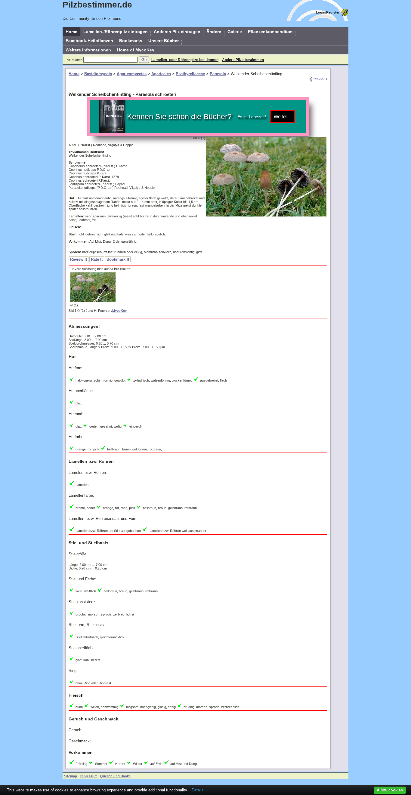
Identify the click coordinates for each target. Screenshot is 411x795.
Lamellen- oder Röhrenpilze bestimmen (184, 60)
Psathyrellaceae (190, 74)
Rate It (97, 259)
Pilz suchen (74, 60)
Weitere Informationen (88, 50)
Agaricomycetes (132, 74)
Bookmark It (118, 259)
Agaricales (161, 74)
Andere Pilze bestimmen (243, 60)
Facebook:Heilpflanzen (89, 40)
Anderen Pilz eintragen (177, 31)
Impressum (88, 776)
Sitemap (70, 776)
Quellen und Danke (115, 776)
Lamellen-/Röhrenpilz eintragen (115, 31)
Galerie (234, 31)
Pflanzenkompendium (270, 31)
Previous (320, 79)
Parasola (218, 74)
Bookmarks (130, 40)
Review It (78, 259)
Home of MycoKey (135, 50)
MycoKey (119, 310)
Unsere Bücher (163, 40)
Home (71, 31)
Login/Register (327, 12)
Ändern (213, 31)
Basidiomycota (98, 74)
